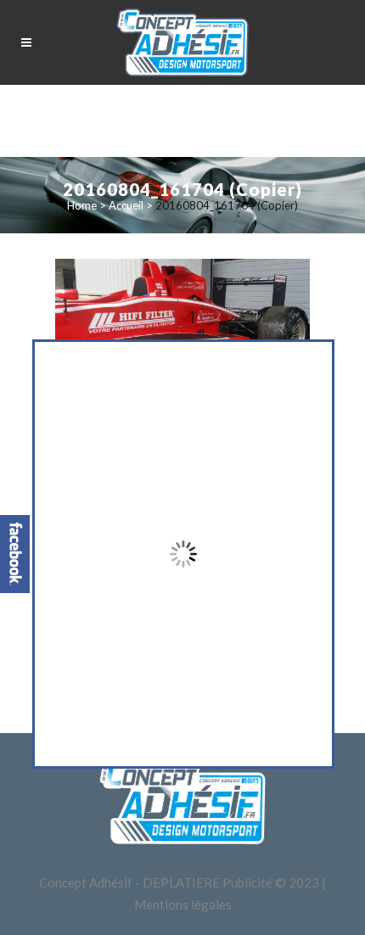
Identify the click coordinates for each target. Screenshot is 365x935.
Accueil (126, 205)
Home (82, 205)
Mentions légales (183, 904)
